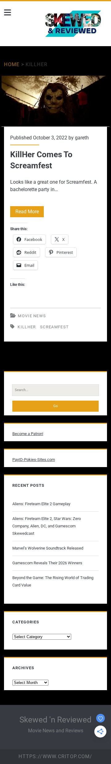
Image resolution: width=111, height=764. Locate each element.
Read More (29, 212)
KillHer (27, 327)
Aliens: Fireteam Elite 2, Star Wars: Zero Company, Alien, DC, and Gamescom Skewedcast (46, 526)
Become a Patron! (27, 433)
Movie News (32, 316)
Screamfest (54, 327)
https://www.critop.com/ (55, 756)
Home (11, 64)
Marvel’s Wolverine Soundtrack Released (47, 548)
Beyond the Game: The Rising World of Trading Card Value (52, 581)
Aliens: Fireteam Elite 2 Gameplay (41, 504)
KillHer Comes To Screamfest (55, 101)
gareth (82, 138)
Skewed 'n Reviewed (55, 719)
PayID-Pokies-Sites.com (33, 459)
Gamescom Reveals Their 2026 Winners (47, 563)
